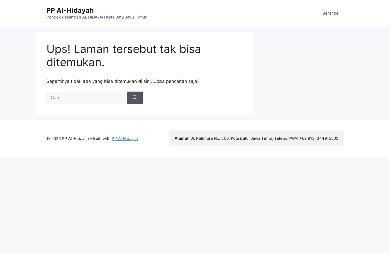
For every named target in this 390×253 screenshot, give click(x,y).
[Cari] (135, 98)
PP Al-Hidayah (70, 10)
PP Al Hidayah (125, 138)
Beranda (330, 13)
